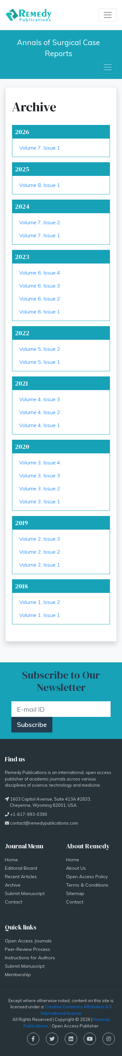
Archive (12, 885)
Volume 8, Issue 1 (39, 185)
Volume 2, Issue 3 (39, 538)
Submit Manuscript (25, 893)
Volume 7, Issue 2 (39, 222)
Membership (18, 974)
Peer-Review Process (27, 949)
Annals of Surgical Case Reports (59, 48)
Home (11, 860)
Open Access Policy (87, 876)
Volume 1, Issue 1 (39, 615)
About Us (76, 868)
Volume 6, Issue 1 (39, 311)
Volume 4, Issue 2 (39, 412)
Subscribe (32, 724)
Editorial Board (21, 868)
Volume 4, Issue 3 (39, 399)
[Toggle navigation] (108, 14)
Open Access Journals (28, 941)
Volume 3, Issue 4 (39, 462)
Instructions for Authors (30, 958)
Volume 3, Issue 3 (39, 475)
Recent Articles (21, 876)
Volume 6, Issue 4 (39, 272)
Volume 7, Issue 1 (39, 147)
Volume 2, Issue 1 (39, 564)
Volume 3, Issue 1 (39, 501)
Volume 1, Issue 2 (39, 602)
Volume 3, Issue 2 (39, 488)
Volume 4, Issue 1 (39, 425)
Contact (13, 902)
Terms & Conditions (87, 885)
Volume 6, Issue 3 (39, 285)
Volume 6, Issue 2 (39, 298)
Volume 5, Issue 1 (39, 362)
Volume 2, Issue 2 (39, 551)
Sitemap (75, 893)
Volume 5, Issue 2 (39, 349)
